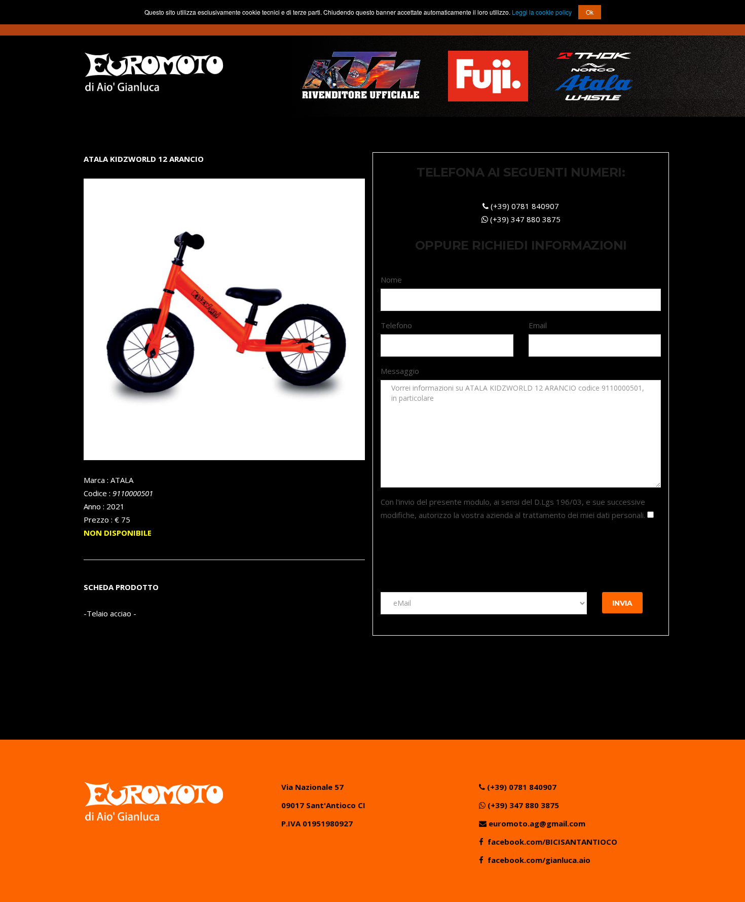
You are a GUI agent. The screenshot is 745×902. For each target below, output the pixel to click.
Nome (391, 279)
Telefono (396, 325)
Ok (589, 12)
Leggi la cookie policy (542, 12)
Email (538, 325)
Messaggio (400, 371)
